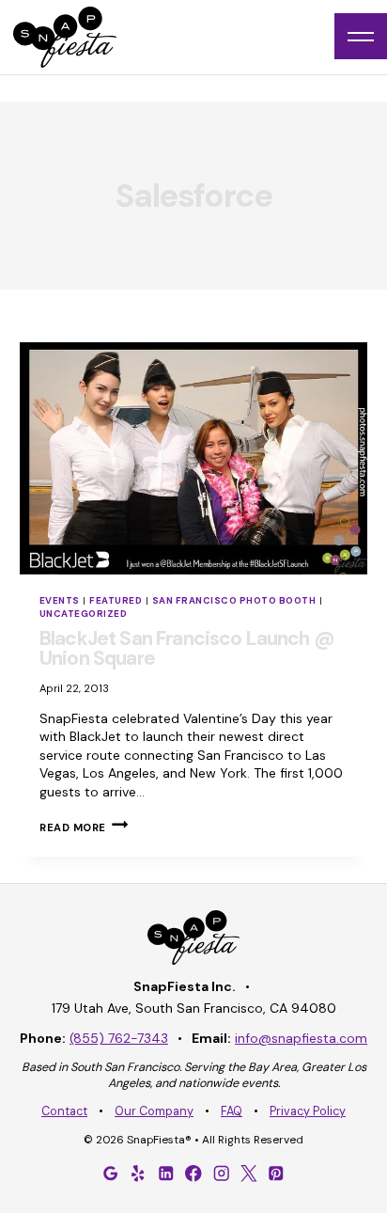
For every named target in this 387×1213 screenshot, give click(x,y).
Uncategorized (83, 613)
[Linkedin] (166, 1173)
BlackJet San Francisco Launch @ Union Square (186, 648)
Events (59, 600)
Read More (83, 827)
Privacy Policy (308, 1111)
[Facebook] (193, 1173)
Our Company (154, 1111)
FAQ (231, 1111)
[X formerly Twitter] (249, 1173)
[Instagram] (221, 1173)
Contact (64, 1111)
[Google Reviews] (111, 1173)
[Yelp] (138, 1173)
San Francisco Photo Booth (234, 600)
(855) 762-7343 (119, 1038)
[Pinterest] (276, 1173)
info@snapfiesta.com (301, 1038)
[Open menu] (360, 36)
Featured (115, 600)
